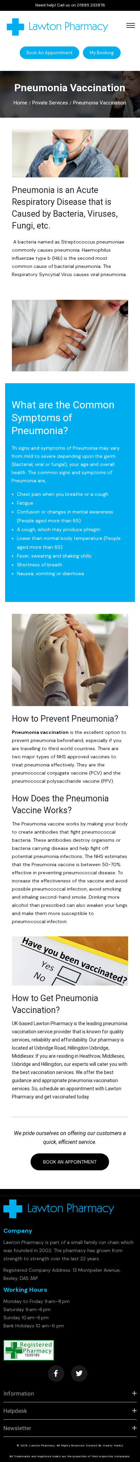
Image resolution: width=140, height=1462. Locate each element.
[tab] (70, 1393)
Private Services (50, 103)
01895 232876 (91, 5)
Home (20, 103)
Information (18, 1393)
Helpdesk (15, 1410)
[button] (49, 52)
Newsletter (17, 1428)
